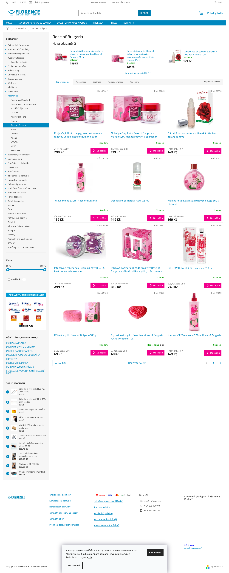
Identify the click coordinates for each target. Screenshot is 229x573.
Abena (14, 138)
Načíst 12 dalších (137, 363)
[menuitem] (9, 22)
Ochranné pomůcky (17, 184)
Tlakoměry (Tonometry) (19, 154)
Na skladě (18, 279)
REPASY (11, 243)
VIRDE (13, 146)
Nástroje (12, 83)
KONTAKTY (11, 359)
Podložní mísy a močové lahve (22, 188)
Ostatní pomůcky (16, 201)
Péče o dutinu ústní (17, 213)
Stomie (11, 205)
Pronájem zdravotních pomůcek (64, 524)
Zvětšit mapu (189, 545)
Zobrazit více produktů (136, 73)
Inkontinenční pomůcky (18, 175)
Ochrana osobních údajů (105, 519)
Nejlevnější (81, 82)
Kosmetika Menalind (20, 100)
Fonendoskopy (15, 196)
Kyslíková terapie (16, 58)
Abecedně (134, 82)
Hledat (144, 13)
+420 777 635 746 (152, 510)
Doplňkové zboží (19, 62)
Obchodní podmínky (103, 513)
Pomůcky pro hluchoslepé (20, 239)
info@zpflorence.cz (153, 501)
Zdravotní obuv (15, 79)
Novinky (11, 234)
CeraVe (14, 133)
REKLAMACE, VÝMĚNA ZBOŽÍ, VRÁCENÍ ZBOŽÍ (25, 372)
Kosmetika (13, 95)
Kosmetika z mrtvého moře (24, 104)
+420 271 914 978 (152, 505)
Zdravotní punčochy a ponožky (63, 513)
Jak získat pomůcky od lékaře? (108, 501)
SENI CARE (15, 150)
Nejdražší (97, 82)
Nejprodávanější (115, 82)
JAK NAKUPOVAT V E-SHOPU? (20, 347)
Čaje (10, 209)
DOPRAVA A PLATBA (16, 343)
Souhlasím (155, 552)
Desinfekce (13, 91)
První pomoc (14, 171)
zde (90, 557)
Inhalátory (12, 87)
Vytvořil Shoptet (217, 566)
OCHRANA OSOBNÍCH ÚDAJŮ (20, 367)
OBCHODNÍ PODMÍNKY (122, 2)
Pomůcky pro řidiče (17, 192)
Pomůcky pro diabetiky (18, 163)
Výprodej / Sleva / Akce (19, 226)
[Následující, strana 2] (213, 363)
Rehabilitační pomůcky (18, 53)
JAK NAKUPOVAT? (98, 2)
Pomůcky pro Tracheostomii (21, 247)
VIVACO (14, 142)
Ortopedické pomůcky (18, 45)
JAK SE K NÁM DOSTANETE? (19, 351)
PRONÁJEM (13, 167)
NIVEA (13, 129)
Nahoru (62, 363)
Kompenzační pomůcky (19, 49)
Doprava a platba (102, 507)
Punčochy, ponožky (17, 66)
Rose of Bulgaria (18, 125)
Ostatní (14, 112)
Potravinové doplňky (17, 218)
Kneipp (14, 121)
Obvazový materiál (16, 74)
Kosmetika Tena (18, 116)
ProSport (12, 230)
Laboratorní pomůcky (18, 180)
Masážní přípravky (19, 108)
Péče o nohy (13, 70)
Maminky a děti (15, 159)
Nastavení (74, 565)
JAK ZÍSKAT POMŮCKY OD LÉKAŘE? (23, 355)
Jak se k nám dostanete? (193, 548)
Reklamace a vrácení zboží (106, 525)
